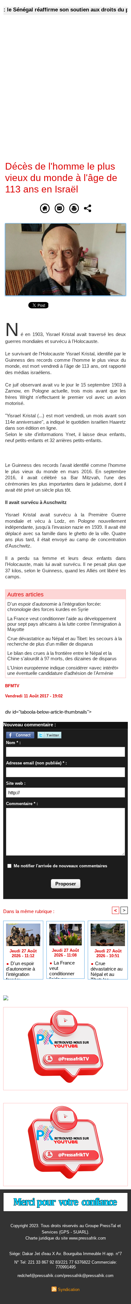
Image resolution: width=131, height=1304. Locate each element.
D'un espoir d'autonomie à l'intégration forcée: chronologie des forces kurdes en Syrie (54, 606)
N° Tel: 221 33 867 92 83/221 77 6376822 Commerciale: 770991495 (65, 1264)
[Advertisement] (60, 92)
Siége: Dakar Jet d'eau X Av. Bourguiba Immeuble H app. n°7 (65, 1253)
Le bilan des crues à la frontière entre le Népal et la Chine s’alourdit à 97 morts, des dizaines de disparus (62, 655)
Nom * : (13, 742)
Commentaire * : (22, 803)
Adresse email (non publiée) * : (36, 763)
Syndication (68, 1289)
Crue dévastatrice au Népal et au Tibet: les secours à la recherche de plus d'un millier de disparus (64, 641)
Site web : (15, 783)
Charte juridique (39, 1238)
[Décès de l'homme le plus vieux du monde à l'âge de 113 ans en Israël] (65, 226)
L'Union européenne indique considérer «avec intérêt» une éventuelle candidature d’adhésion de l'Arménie (62, 670)
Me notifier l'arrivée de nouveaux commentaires (60, 866)
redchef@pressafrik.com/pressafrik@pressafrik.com (65, 1275)
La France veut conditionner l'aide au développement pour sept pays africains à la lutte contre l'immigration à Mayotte (64, 624)
